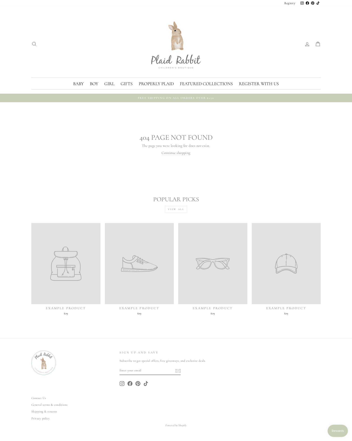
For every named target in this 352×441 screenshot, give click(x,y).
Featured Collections (206, 83)
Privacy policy (40, 418)
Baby (78, 83)
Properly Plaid (156, 83)
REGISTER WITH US (259, 83)
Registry (289, 3)
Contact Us (38, 398)
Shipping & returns (44, 411)
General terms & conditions (49, 405)
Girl (109, 83)
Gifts (127, 83)
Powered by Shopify (175, 425)
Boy (94, 83)
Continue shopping (176, 153)
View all (176, 209)
